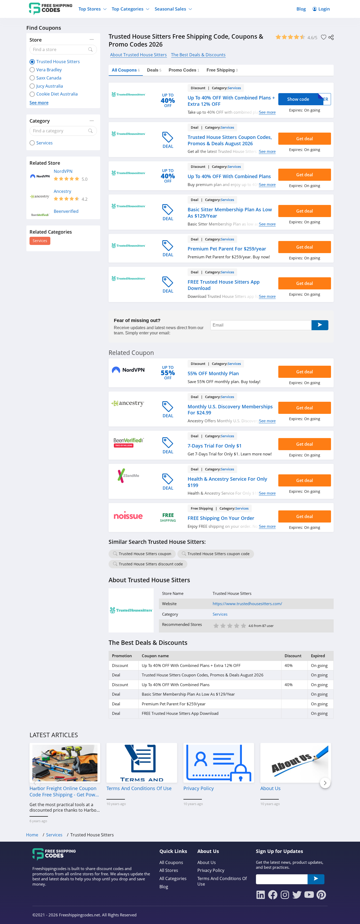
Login (324, 9)
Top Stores (90, 9)
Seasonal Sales (170, 9)
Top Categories (127, 9)
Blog (301, 9)
